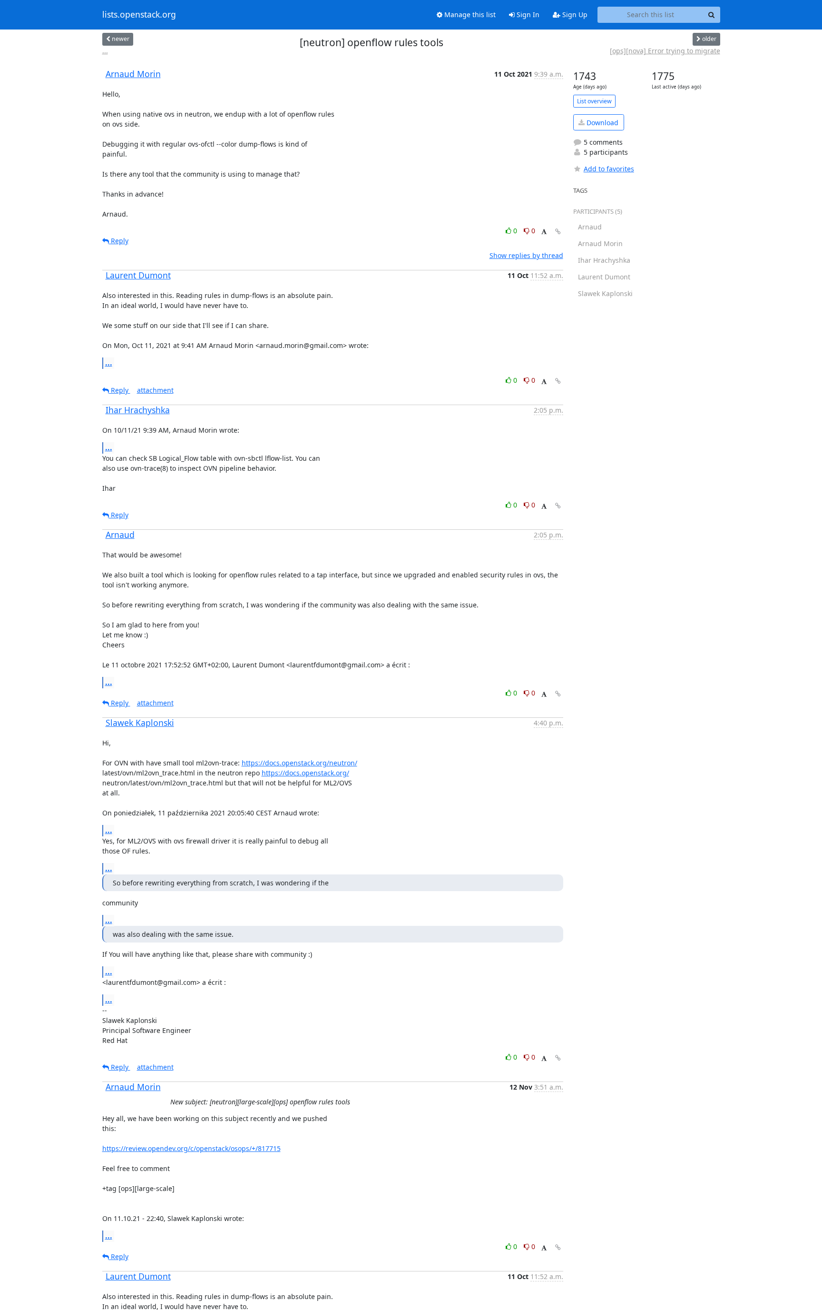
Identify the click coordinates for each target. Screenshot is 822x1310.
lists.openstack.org (139, 14)
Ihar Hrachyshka (138, 410)
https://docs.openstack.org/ (305, 772)
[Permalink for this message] (558, 231)
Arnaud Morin (133, 73)
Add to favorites (609, 168)
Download (601, 122)
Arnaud (120, 534)
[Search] (711, 15)
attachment (155, 390)
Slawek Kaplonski (140, 722)
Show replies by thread (526, 255)
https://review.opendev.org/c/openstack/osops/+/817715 (191, 1148)
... (105, 50)
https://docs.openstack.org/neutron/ (299, 762)
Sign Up (573, 14)
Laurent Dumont (138, 275)
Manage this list (469, 14)
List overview (594, 101)
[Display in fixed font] (544, 232)
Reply (118, 240)
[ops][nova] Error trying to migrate (665, 50)
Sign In (527, 14)
